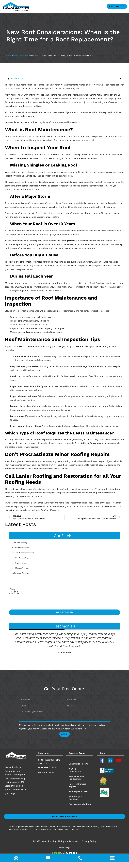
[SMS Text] (48, 858)
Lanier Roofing (12, 767)
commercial (17, 140)
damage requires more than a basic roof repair (44, 185)
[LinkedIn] (111, 760)
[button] (94, 78)
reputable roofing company (90, 443)
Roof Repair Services (19, 563)
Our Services (64, 535)
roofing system (68, 240)
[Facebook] (103, 760)
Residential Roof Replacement (22, 553)
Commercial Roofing (19, 543)
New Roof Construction (20, 548)
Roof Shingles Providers (20, 568)
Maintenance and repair (21, 331)
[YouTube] (119, 760)
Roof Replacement (20, 55)
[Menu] (112, 858)
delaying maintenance (98, 94)
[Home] (16, 858)
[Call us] (80, 858)
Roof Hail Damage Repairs (21, 558)
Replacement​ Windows (20, 573)
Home (8, 55)
